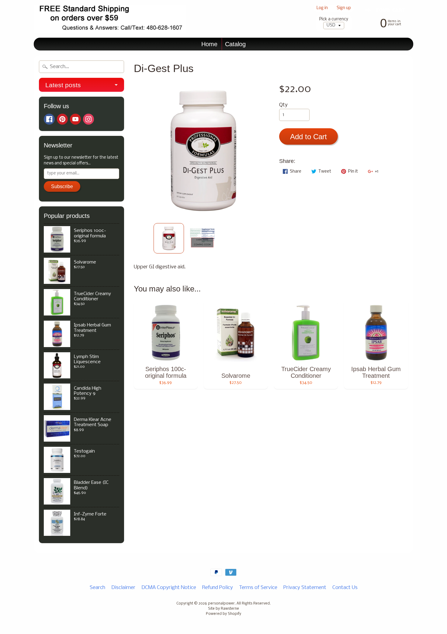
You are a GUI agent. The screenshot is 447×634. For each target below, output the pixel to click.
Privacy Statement (304, 588)
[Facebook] (49, 119)
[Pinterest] (62, 119)
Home (209, 44)
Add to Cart (308, 137)
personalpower (221, 603)
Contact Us (345, 588)
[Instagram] (88, 119)
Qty (283, 105)
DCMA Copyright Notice (168, 588)
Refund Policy (217, 588)
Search (97, 588)
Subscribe (62, 186)
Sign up (344, 8)
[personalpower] (110, 19)
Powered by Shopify (223, 614)
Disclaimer (123, 588)
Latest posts (63, 84)
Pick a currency (333, 19)
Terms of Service (258, 588)
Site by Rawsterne (223, 609)
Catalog (235, 44)
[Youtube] (75, 119)
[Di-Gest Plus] (169, 238)
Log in (322, 8)
